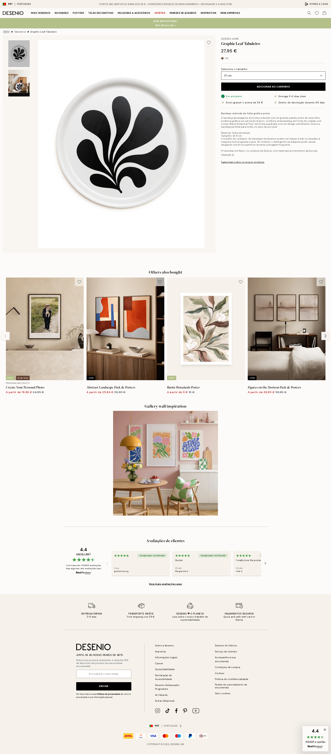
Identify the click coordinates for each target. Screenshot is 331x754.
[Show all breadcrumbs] (6, 32)
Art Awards (161, 695)
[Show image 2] (19, 83)
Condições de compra (227, 667)
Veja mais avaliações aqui (165, 584)
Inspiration (208, 13)
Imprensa (160, 651)
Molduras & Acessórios (134, 13)
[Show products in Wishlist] (317, 13)
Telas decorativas (101, 13)
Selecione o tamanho (234, 69)
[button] (315, 738)
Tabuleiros (20, 31)
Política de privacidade (108, 694)
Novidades (62, 13)
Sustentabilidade (165, 669)
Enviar (103, 686)
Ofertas (160, 13)
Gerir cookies (222, 693)
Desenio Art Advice (226, 645)
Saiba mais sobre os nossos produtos (242, 162)
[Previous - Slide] (5, 336)
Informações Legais (166, 657)
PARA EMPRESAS (230, 13)
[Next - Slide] (325, 336)
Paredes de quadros (183, 13)
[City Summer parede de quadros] (165, 463)
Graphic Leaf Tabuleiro (43, 31)
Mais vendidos (41, 13)
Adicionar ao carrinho (273, 86)
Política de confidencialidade (231, 679)
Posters (78, 13)
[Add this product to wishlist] (209, 42)
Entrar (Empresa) (165, 700)
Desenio (175, 744)
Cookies (219, 673)
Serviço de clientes (226, 651)
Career (159, 663)
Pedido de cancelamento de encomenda (231, 686)
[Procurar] (309, 13)
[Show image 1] (19, 53)
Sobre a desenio (164, 645)
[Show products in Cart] (324, 13)
